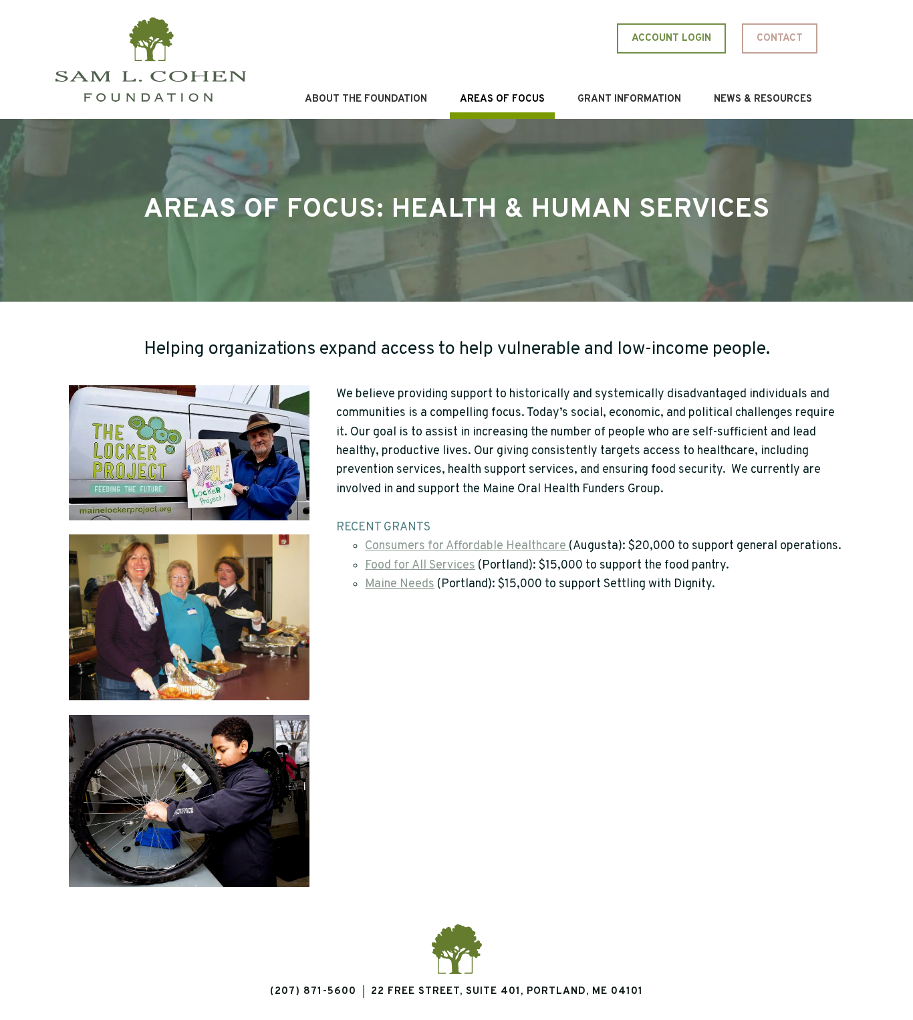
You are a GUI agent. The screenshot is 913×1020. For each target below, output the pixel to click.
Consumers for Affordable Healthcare (467, 546)
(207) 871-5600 (313, 991)
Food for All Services (420, 565)
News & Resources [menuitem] (763, 99)
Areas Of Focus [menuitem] (502, 99)
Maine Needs (399, 584)
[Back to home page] (150, 59)
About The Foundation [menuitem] (366, 99)
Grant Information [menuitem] (629, 99)
